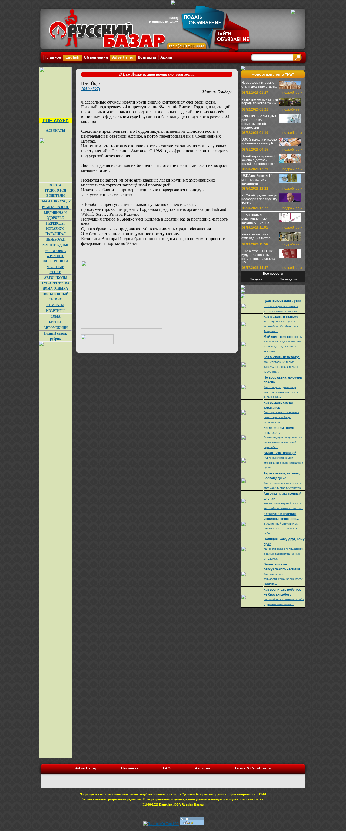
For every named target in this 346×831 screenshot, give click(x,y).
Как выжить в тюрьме (281, 317)
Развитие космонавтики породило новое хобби (259, 101)
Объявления (96, 57)
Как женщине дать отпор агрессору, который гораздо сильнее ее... (282, 392)
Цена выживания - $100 (282, 301)
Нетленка (129, 768)
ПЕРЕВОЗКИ (55, 239)
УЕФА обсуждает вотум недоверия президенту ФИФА (259, 199)
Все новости (273, 274)
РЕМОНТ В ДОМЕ (55, 245)
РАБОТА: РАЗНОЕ (55, 207)
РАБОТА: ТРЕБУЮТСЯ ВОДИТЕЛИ (55, 190)
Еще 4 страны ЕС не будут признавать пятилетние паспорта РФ (258, 256)
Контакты (147, 57)
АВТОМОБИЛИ (56, 327)
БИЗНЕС (55, 322)
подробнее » (292, 93)
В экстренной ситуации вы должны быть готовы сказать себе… (282, 528)
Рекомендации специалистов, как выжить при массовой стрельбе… (283, 442)
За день (256, 279)
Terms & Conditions (252, 768)
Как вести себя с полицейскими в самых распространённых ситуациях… (284, 553)
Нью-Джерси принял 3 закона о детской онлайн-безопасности (258, 160)
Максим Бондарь (217, 92)
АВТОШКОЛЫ (55, 277)
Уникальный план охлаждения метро (256, 236)
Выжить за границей (280, 453)
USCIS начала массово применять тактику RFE (259, 141)
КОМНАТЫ (55, 305)
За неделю (288, 279)
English (72, 57)
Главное (53, 57)
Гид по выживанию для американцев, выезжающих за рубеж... (283, 462)
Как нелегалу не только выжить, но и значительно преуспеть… (281, 366)
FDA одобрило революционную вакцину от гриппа (255, 218)
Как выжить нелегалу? (282, 357)
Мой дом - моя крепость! (283, 337)
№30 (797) (90, 89)
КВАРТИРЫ (55, 310)
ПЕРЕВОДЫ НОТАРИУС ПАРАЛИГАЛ (55, 228)
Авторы (202, 768)
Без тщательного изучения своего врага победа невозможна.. (281, 417)
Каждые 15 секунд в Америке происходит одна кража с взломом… (283, 346)
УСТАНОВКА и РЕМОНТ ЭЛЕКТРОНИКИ (55, 255)
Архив (166, 57)
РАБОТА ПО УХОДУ (55, 201)
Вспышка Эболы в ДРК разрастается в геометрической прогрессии (258, 122)
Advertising (123, 57)
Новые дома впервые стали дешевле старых (259, 84)
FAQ (167, 768)
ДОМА (56, 316)
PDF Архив (55, 120)
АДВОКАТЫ (55, 130)
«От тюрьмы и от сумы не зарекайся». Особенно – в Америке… (281, 326)
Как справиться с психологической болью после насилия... (283, 579)
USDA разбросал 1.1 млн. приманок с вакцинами (257, 179)
